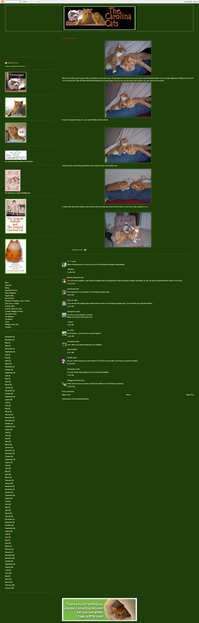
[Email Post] (85, 250)
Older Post (190, 395)
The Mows (8, 319)
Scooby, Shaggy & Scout (14, 311)
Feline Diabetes (10, 293)
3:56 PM (70, 336)
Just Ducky (71, 289)
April (7, 346)
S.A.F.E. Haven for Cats (13, 309)
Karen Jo (70, 300)
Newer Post (66, 395)
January (8, 387)
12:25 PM (71, 386)
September (9, 352)
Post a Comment (68, 391)
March (7, 364)
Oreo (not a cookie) (12, 303)
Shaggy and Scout (73, 380)
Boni (6, 282)
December (8, 417)
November (8, 337)
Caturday (8, 285)
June (7, 405)
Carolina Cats (12, 63)
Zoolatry (8, 327)
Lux (68, 330)
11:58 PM (71, 364)
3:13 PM (70, 306)
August (7, 399)
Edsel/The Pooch (11, 290)
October (8, 370)
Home (128, 395)
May (6, 343)
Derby (7, 288)
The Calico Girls (11, 314)
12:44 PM (71, 284)
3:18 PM (70, 375)
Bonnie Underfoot (73, 277)
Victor (7, 322)
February (8, 480)
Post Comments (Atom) (80, 399)
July (6, 355)
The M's (70, 358)
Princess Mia (9, 306)
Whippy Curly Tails (12, 324)
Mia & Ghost (9, 298)
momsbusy (71, 341)
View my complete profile (15, 66)
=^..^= (69, 261)
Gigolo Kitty (9, 296)
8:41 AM (70, 352)
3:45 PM (70, 325)
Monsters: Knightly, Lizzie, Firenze (17, 301)
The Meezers (9, 316)
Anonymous (71, 311)
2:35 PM (70, 295)
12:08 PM (71, 272)
